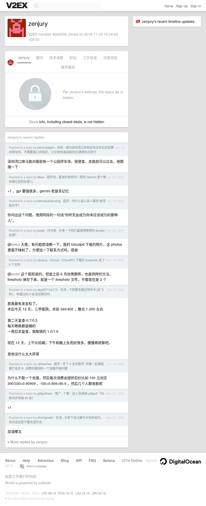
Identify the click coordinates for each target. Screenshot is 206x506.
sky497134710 (47, 289)
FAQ (92, 460)
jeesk (41, 230)
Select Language (35, 466)
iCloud (54, 260)
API (79, 460)
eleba (15, 244)
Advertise (45, 460)
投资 (66, 201)
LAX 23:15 (82, 493)
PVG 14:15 (65, 493)
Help (26, 460)
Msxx (40, 177)
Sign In (196, 6)
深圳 (60, 147)
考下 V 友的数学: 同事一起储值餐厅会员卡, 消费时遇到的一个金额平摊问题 (56, 366)
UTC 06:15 (48, 493)
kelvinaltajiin (46, 147)
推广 (58, 393)
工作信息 (90, 57)
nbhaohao (44, 364)
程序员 (51, 177)
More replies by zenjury (28, 441)
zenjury (24, 57)
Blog (65, 460)
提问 (39, 57)
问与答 (51, 230)
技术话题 (56, 57)
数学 (57, 364)
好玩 (73, 57)
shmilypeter (45, 417)
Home (169, 6)
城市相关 (68, 66)
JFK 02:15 (99, 493)
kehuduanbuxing (49, 201)
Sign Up (182, 6)
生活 (63, 289)
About (10, 460)
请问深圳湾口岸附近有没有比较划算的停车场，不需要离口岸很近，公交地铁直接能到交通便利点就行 (61, 149)
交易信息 (110, 57)
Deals (33, 121)
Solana (109, 460)
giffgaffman (45, 393)
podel (15, 273)
